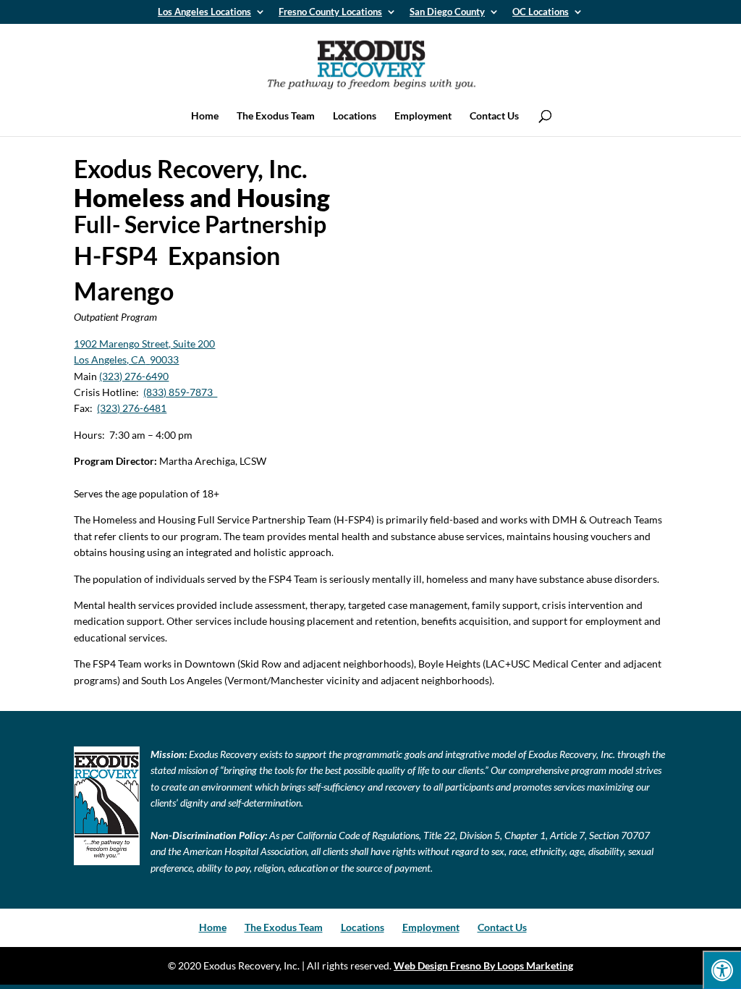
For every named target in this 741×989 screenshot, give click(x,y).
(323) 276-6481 (131, 408)
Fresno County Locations (330, 12)
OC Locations (540, 12)
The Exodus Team (276, 116)
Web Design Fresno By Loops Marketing (483, 965)
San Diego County (447, 12)
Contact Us (494, 116)
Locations (354, 116)
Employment (423, 116)
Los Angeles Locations (204, 12)
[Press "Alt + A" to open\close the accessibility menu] (722, 970)
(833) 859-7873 (180, 392)
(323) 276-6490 (134, 376)
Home (205, 116)
